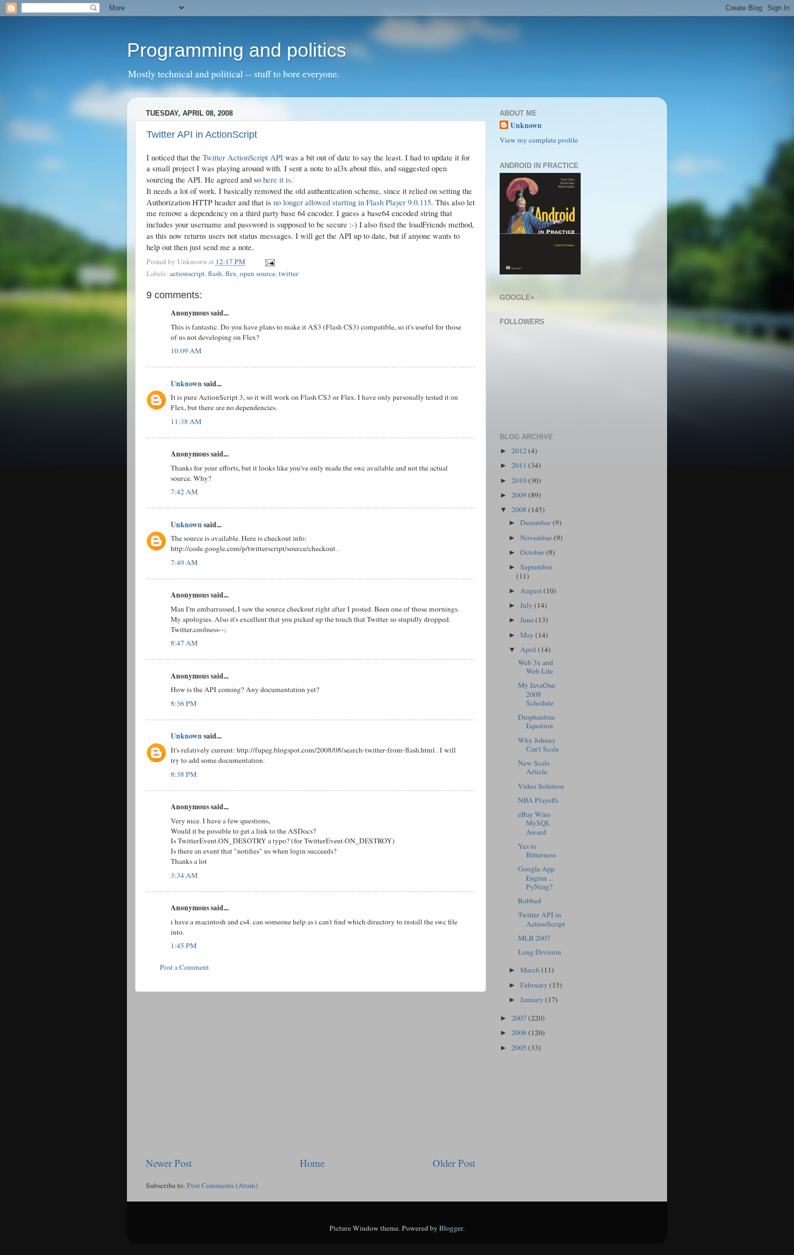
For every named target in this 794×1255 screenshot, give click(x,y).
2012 (520, 450)
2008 (520, 509)
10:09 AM (186, 350)
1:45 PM (184, 945)
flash (215, 273)
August (531, 590)
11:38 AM (186, 421)
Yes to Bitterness (537, 850)
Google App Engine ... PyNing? (536, 877)
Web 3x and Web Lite (535, 666)
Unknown (186, 383)
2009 (520, 495)
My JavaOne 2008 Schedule (536, 693)
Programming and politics (236, 50)
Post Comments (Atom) (222, 1185)
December (536, 522)
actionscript (187, 273)
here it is (277, 179)
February (534, 985)
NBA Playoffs (538, 800)
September (536, 567)
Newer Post (169, 1163)
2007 (520, 1018)
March (530, 970)
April (529, 649)
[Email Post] (268, 261)
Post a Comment (184, 967)
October (533, 552)
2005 (520, 1047)
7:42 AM (184, 491)
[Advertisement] (311, 1074)
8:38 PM (184, 774)
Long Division (539, 952)
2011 (520, 465)
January (532, 999)
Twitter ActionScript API (243, 157)
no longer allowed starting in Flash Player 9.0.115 (352, 202)
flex (231, 273)
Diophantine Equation (536, 721)
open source (257, 273)
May (527, 635)
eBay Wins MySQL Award (534, 822)
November (537, 537)
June (527, 620)
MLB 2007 (534, 938)
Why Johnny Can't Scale (538, 744)
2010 (520, 480)
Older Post (454, 1163)
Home (312, 1163)
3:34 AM (184, 875)
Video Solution (541, 786)
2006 (520, 1032)
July (527, 605)
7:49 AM (184, 562)
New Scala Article (534, 767)
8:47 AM (184, 643)
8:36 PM (184, 703)
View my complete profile (539, 140)
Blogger (451, 1228)
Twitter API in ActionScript (201, 134)
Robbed (529, 900)
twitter (289, 273)
